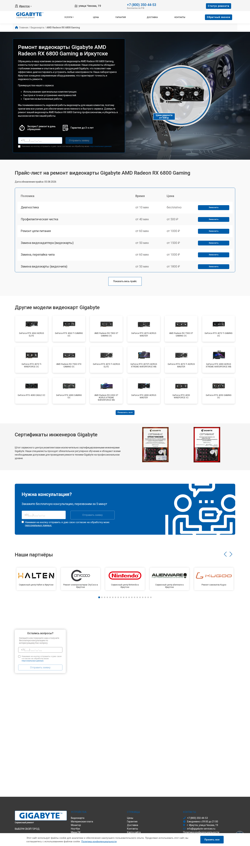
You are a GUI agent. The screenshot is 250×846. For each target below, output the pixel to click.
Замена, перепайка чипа (38, 254)
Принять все (212, 839)
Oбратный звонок (218, 17)
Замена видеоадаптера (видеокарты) (47, 243)
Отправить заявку (79, 140)
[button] (225, 554)
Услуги (68, 17)
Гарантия (120, 17)
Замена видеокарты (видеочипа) (44, 266)
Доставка (152, 17)
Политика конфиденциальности (99, 841)
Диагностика (30, 207)
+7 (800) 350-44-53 (141, 4)
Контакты (179, 17)
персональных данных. (101, 146)
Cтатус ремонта (218, 6)
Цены (96, 17)
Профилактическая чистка (39, 219)
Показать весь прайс (125, 281)
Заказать (214, 207)
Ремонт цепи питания (36, 231)
